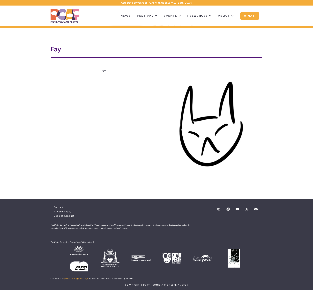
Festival (145, 16)
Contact (58, 207)
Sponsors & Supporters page (75, 278)
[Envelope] (256, 209)
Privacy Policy (62, 211)
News (125, 16)
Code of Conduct (64, 215)
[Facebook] (228, 209)
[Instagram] (219, 209)
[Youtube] (237, 209)
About (224, 16)
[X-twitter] (246, 209)
